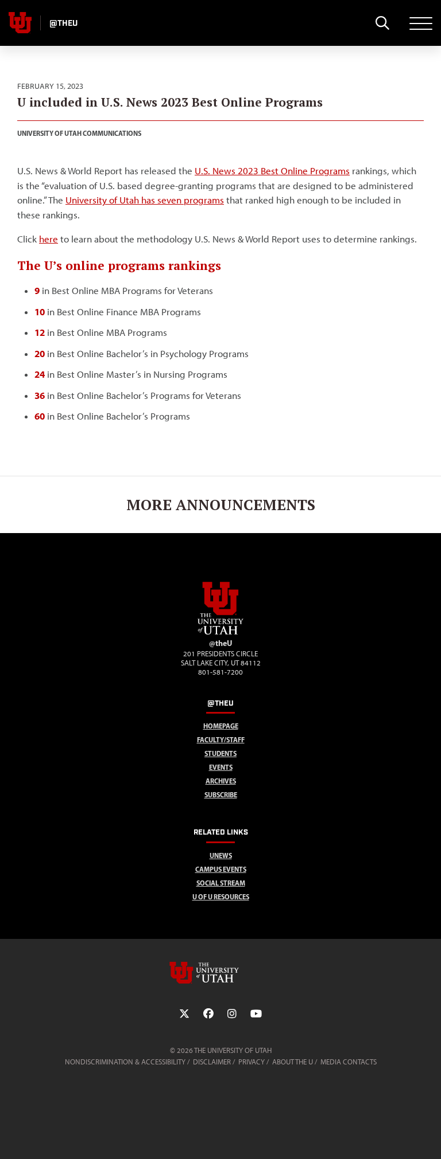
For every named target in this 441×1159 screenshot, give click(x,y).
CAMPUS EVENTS (220, 869)
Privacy (251, 1062)
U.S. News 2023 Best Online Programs (272, 171)
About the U (292, 1062)
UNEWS (221, 855)
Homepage (220, 726)
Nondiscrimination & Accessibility (125, 1062)
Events (221, 767)
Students (220, 753)
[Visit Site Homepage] (220, 632)
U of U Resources (220, 896)
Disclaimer (212, 1062)
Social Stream (220, 883)
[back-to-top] (427, 1136)
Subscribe (220, 794)
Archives (221, 781)
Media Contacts (348, 1062)
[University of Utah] (220, 973)
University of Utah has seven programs (144, 200)
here (48, 239)
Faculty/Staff (221, 739)
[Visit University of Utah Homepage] (20, 23)
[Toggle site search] (382, 23)
